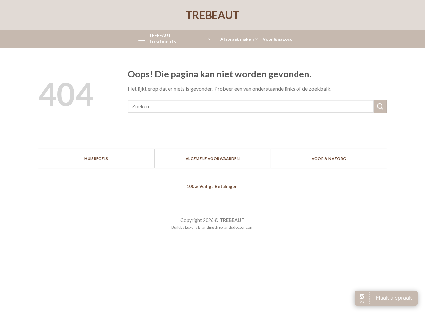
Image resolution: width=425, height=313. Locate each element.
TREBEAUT (212, 15)
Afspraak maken (237, 39)
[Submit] (380, 106)
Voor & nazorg (277, 39)
